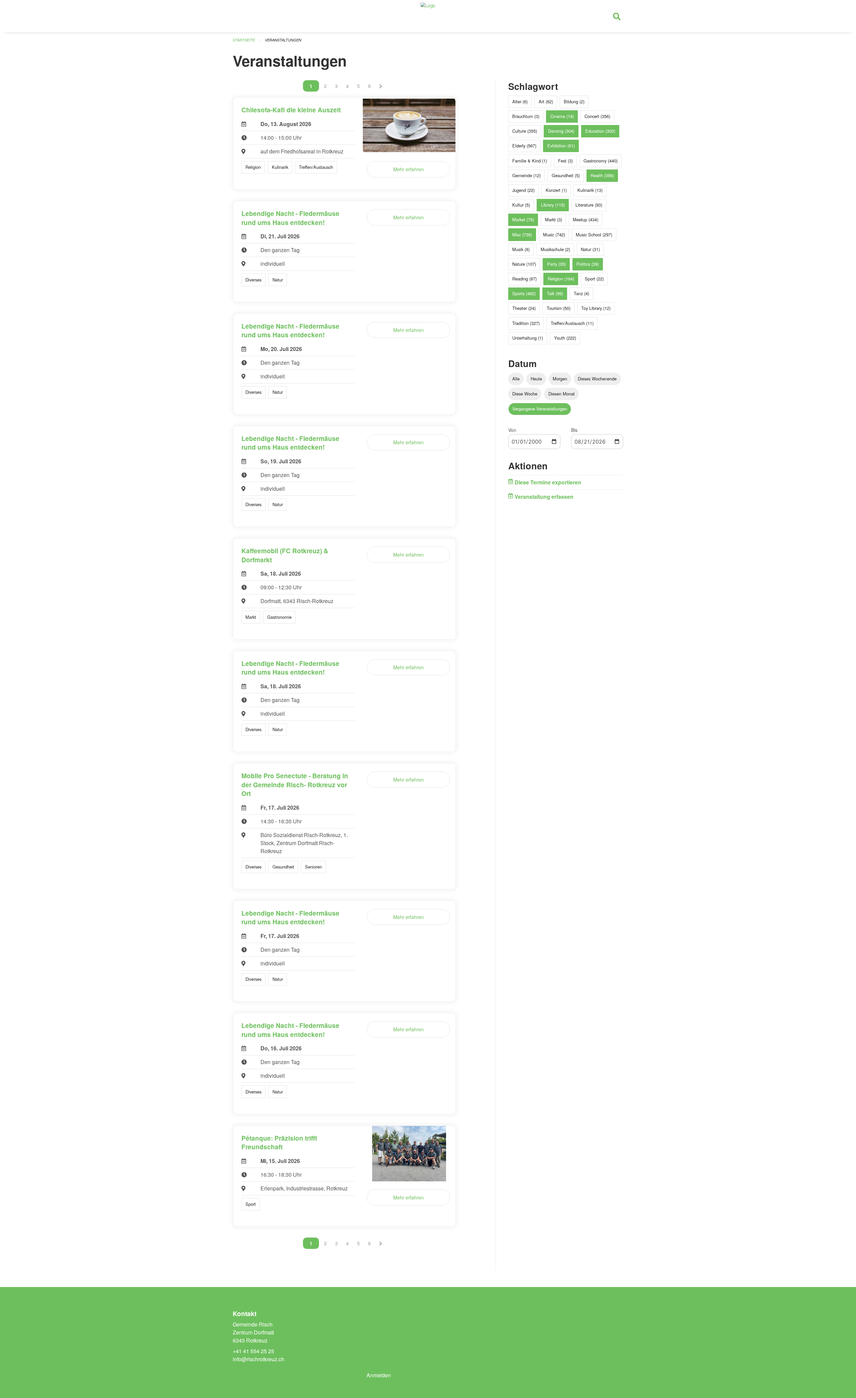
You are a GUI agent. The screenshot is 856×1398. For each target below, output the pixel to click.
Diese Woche (524, 393)
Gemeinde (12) (526, 175)
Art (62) (546, 101)
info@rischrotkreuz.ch (258, 1359)
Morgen (560, 378)
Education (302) (600, 131)
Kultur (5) (521, 205)
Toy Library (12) (596, 308)
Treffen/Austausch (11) (572, 323)
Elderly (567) (524, 145)
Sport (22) (594, 278)
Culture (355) (524, 131)
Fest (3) (565, 160)
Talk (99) (555, 293)
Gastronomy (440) (600, 160)
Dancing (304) (561, 131)
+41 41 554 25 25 (253, 1351)
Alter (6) (520, 101)
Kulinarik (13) (590, 190)
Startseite (244, 39)
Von (512, 430)
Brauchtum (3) (525, 116)
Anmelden (378, 1375)
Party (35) (556, 264)
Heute (536, 378)
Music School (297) (594, 234)
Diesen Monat (561, 393)
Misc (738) (522, 234)
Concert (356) (597, 116)
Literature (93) (588, 205)
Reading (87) (524, 278)
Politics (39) (587, 264)
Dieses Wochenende (597, 378)
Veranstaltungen (283, 39)
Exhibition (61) (561, 145)
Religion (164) (561, 278)
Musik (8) (521, 249)
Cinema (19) (562, 116)
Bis (574, 430)
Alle (516, 378)
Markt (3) (553, 219)
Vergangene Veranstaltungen (539, 408)
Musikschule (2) (555, 249)
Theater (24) (524, 308)
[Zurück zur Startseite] (428, 16)
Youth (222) (565, 338)
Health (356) (602, 175)
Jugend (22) (523, 190)
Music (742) (554, 234)
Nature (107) (524, 264)
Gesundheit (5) (566, 175)
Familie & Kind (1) (529, 160)
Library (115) (553, 205)
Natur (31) (590, 249)
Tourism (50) (558, 308)
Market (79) (523, 219)
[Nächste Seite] (381, 86)
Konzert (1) (556, 190)
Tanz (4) (581, 293)
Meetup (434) (585, 219)
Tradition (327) (526, 323)
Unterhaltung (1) (527, 338)
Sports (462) (524, 293)
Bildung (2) (574, 101)
